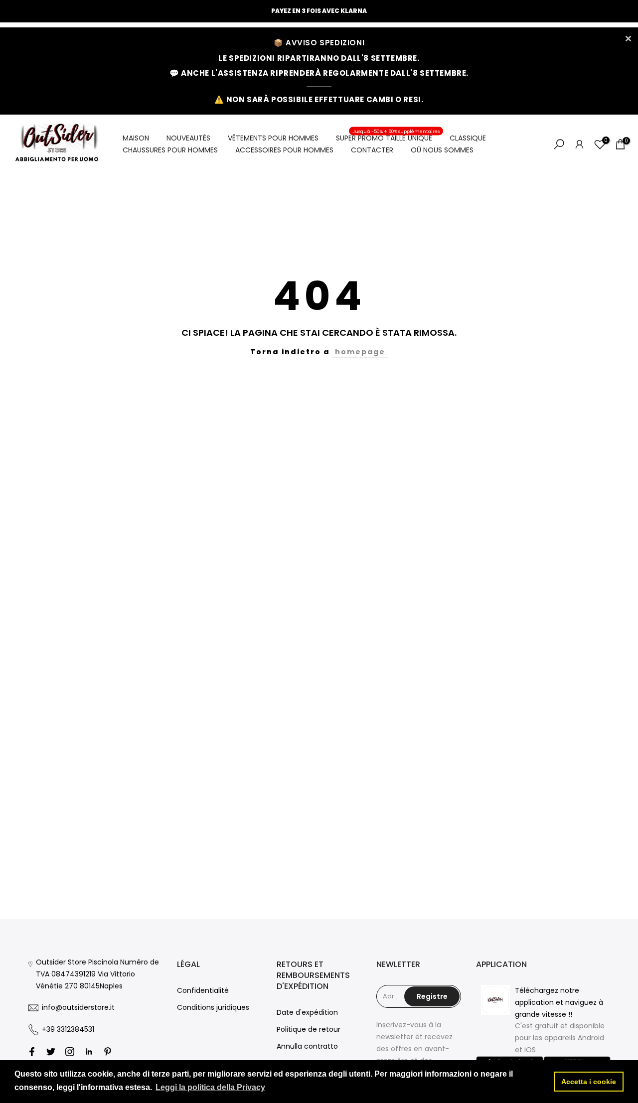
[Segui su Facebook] (31, 1052)
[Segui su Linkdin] (88, 1052)
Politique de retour (308, 1029)
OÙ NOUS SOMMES (442, 150)
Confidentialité (203, 990)
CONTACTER (372, 150)
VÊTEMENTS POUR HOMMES (273, 138)
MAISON (136, 138)
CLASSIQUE (468, 138)
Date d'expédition (307, 1012)
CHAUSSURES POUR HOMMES (170, 150)
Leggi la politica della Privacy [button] (210, 1087)
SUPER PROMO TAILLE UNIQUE (388, 137)
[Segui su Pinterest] (107, 1052)
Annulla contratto (307, 1046)
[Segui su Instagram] (69, 1052)
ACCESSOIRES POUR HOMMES (284, 150)
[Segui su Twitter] (50, 1052)
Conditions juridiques (213, 1007)
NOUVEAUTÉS (188, 138)
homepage (360, 352)
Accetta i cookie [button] (588, 1082)
